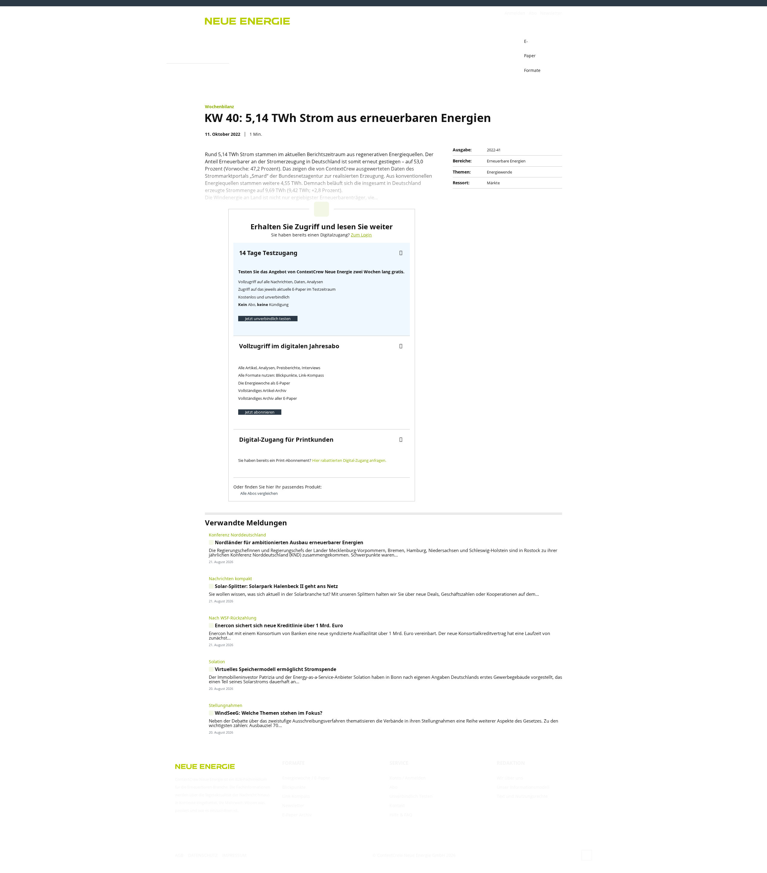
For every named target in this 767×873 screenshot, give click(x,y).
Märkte (493, 183)
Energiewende (499, 172)
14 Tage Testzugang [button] (268, 253)
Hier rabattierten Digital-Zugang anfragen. (349, 460)
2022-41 (494, 150)
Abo (533, 13)
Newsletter (551, 13)
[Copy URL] (528, 134)
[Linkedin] (542, 134)
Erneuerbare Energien (506, 161)
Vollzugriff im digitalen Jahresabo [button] (289, 346)
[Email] (514, 134)
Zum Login (361, 235)
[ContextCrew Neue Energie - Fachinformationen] (290, 20)
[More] (555, 134)
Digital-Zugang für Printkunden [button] (286, 439)
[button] (555, 41)
